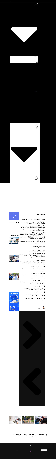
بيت (30, 445)
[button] (10, 1)
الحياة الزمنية (36, 179)
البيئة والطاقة (37, 127)
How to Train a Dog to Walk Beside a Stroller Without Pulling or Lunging (29, 435)
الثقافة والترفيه (35, 177)
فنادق (44, 212)
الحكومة (36, 178)
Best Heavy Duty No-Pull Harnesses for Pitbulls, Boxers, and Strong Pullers (41, 435)
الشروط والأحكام (29, 449)
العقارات (37, 3)
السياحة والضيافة (35, 61)
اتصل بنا (30, 452)
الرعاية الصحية (37, 126)
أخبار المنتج (37, 128)
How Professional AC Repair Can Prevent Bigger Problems (15, 435)
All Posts (39, 308)
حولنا (30, 451)
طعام (36, 62)
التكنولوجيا (36, 176)
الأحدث (36, 60)
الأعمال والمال (36, 4)
